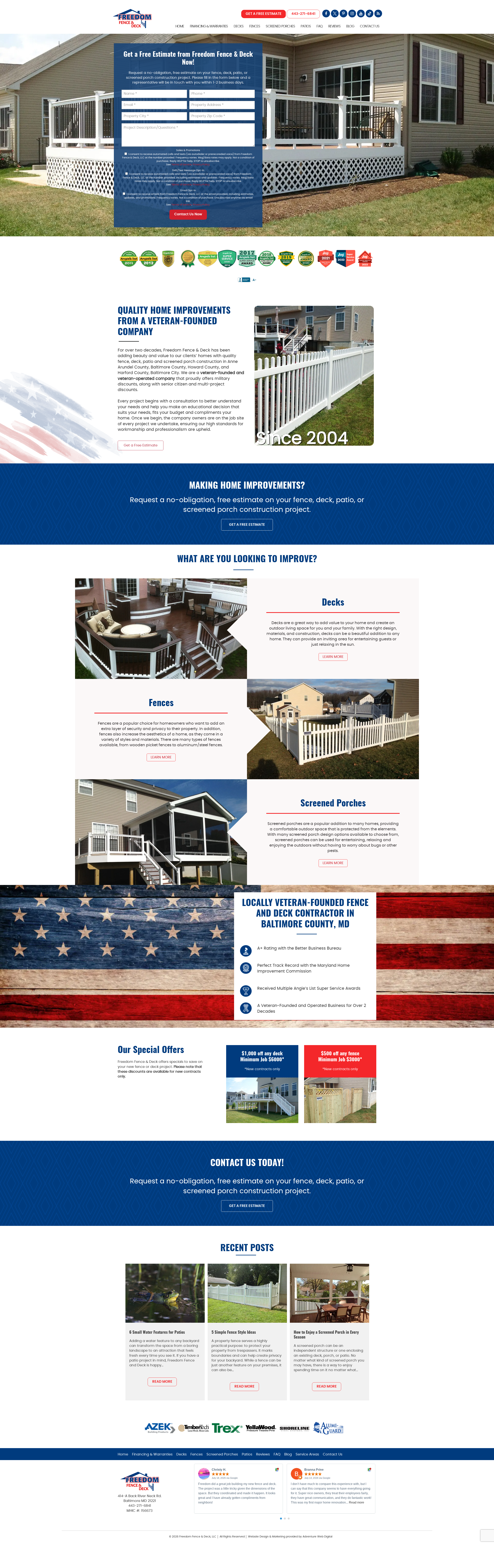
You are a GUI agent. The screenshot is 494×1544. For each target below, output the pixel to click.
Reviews (334, 26)
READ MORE (162, 1381)
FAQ (319, 26)
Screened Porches (280, 26)
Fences (254, 26)
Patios (306, 26)
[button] (281, 1518)
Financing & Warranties (209, 26)
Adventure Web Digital (317, 1536)
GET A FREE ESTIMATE (264, 14)
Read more (356, 1502)
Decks (239, 26)
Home (179, 26)
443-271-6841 (303, 14)
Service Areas (307, 1454)
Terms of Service (181, 164)
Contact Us (369, 26)
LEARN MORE (333, 657)
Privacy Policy (201, 164)
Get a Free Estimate (140, 445)
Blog (350, 26)
